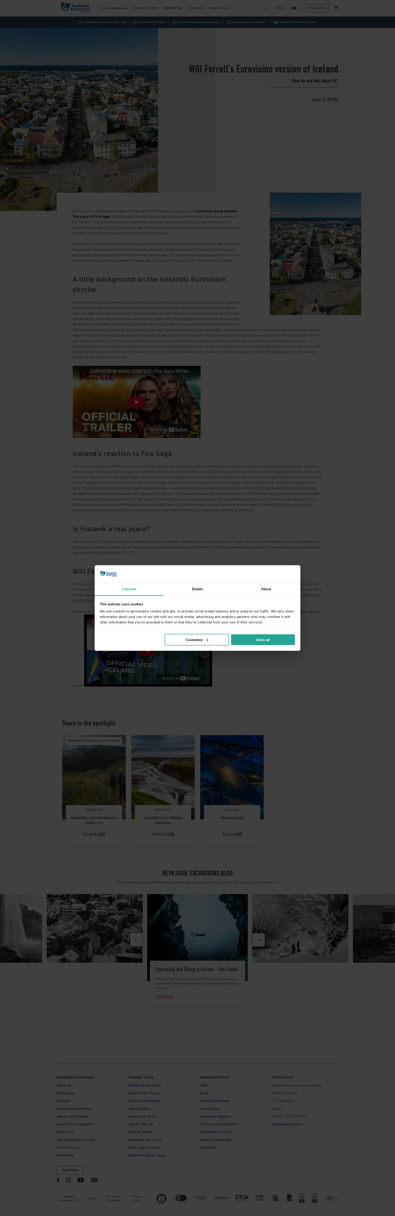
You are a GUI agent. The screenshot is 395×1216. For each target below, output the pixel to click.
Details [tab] (197, 589)
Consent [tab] (129, 589)
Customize (194, 640)
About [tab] (266, 589)
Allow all (263, 640)
